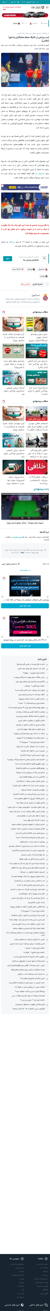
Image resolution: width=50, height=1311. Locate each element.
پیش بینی (20, 1293)
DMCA (45, 1290)
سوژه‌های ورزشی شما (17, 1264)
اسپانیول (41, 173)
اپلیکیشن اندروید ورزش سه (12, 7)
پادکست (21, 1271)
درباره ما (45, 1275)
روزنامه (21, 1282)
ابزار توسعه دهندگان (41, 1279)
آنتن (22, 1290)
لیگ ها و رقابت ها (17, 1275)
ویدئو (22, 1279)
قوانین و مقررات (18, 537)
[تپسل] (2, 185)
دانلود (8, 258)
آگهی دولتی (44, 1293)
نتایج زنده (20, 1286)
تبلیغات (45, 1271)
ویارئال (11, 242)
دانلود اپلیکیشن (42, 1264)
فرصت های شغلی (42, 1282)
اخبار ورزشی (20, 1268)
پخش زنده (20, 1297)
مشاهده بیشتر (24, 570)
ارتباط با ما (44, 1268)
